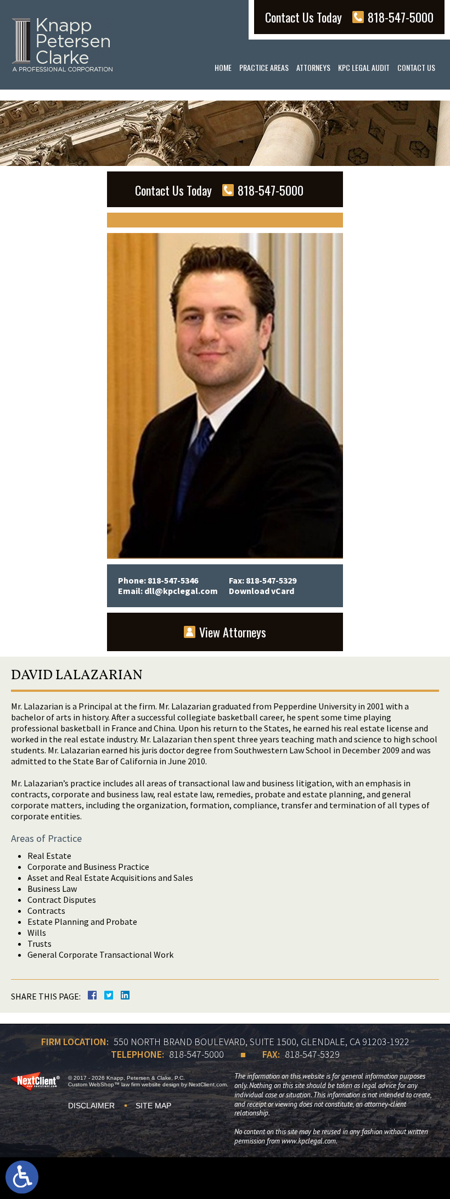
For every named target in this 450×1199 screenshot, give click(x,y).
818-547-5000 (196, 1054)
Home (223, 67)
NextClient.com (208, 1084)
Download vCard (261, 590)
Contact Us (416, 67)
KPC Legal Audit (364, 67)
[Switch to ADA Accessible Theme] (21, 1177)
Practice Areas (264, 67)
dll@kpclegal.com (181, 590)
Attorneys (313, 67)
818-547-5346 (173, 580)
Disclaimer (91, 1105)
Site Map (153, 1105)
